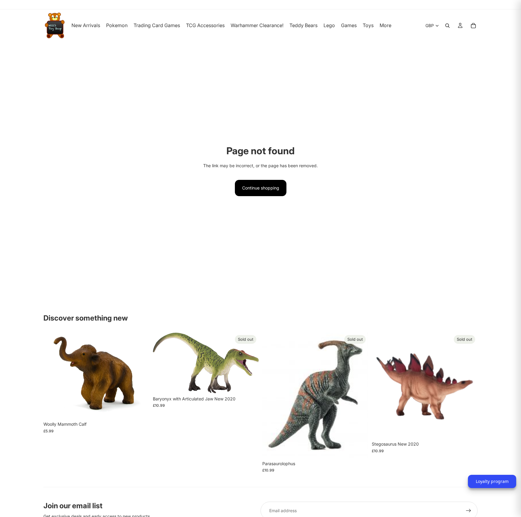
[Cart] (473, 25)
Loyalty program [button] (492, 481)
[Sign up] (468, 510)
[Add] (139, 409)
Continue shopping (260, 187)
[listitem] (385, 25)
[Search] (447, 25)
